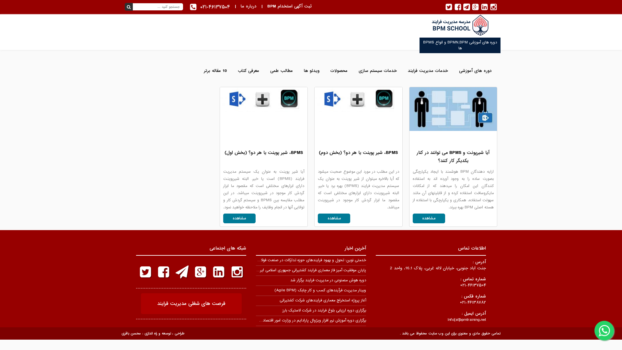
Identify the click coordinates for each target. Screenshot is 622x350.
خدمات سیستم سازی (378, 71)
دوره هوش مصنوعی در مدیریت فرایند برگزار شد (328, 280)
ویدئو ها (311, 71)
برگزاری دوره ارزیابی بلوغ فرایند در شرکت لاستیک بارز (324, 310)
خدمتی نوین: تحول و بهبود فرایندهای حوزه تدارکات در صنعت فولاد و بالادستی (303, 260)
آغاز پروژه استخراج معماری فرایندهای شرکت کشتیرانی (323, 300)
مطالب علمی (281, 71)
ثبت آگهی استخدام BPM (289, 6)
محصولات (339, 71)
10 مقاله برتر (215, 71)
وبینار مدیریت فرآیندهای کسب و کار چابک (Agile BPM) (320, 290)
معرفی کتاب (248, 71)
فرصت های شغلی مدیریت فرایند (191, 304)
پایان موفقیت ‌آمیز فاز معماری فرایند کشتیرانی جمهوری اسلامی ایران (311, 270)
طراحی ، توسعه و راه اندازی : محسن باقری (152, 333)
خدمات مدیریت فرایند (428, 71)
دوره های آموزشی (475, 71)
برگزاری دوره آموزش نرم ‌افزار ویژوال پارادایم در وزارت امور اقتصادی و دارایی (305, 320)
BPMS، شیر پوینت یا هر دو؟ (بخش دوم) (358, 152)
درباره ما (249, 6)
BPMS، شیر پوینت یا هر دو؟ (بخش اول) (264, 152)
